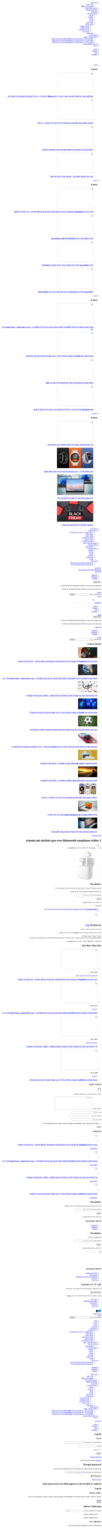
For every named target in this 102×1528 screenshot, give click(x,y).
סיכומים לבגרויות (92, 13)
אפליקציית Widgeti (91, 1273)
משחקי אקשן (89, 536)
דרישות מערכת (92, 530)
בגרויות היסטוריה (84, 29)
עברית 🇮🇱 (94, 2)
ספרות (91, 19)
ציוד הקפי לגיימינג (81, 975)
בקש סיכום (90, 33)
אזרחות (91, 15)
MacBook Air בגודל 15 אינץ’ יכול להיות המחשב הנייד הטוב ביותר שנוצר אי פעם (63, 409)
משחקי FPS (89, 534)
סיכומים (90, 550)
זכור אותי (96, 1450)
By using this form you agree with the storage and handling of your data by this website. (70, 1123)
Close (99, 1315)
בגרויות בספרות (84, 28)
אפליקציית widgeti (91, 10)
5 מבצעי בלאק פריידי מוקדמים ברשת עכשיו (77, 525)
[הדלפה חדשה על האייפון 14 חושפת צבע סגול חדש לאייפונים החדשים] (47, 136)
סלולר (95, 65)
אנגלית (91, 21)
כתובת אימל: (97, 895)
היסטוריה (90, 17)
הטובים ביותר (89, 547)
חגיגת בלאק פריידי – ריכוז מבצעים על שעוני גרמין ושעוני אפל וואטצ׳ (68, 471)
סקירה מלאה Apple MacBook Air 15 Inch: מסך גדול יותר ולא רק (72, 815)
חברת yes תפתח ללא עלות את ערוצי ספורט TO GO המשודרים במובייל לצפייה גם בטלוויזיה (63, 730)
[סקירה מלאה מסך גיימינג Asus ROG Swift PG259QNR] (47, 225)
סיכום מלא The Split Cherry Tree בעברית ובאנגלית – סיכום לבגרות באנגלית (68, 763)
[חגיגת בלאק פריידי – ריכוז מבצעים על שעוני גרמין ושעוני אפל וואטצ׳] (47, 458)
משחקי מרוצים (88, 539)
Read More (93, 1148)
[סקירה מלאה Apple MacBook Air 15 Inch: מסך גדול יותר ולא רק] (49, 806)
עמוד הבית (94, 1299)
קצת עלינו (94, 12)
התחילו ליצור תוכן (95, 1292)
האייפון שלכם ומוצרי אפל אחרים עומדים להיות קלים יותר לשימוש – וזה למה (65, 123)
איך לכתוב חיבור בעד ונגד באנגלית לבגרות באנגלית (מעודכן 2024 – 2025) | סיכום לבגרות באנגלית (61, 695)
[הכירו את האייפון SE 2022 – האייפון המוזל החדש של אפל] (47, 163)
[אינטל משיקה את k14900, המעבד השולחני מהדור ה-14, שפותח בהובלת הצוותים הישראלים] (47, 342)
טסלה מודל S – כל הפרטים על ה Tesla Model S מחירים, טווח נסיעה (72, 40)
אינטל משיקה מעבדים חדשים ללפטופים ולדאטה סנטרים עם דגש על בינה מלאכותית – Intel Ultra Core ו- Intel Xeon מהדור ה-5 (49, 678)
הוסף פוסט (98, 568)
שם (99, 1112)
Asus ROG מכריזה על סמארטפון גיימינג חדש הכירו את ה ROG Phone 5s (65, 292)
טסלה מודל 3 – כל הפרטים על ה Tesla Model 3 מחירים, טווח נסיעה (72, 42)
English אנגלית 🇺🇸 (87, 6)
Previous (95, 835)
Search (72, 594)
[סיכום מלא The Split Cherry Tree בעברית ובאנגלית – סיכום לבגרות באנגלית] (49, 755)
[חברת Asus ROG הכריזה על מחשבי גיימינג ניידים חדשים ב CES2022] (47, 251)
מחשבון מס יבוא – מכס (90, 543)
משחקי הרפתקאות (87, 538)
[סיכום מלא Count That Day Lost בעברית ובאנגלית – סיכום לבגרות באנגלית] (49, 772)
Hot (96, 53)
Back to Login (96, 1479)
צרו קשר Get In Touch (90, 44)
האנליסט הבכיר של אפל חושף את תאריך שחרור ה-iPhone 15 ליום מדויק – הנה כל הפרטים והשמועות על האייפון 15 (50, 96)
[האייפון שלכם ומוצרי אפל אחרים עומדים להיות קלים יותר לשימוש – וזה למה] (47, 109)
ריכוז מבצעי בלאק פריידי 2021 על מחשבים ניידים (75, 498)
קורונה (95, 46)
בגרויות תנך (85, 31)
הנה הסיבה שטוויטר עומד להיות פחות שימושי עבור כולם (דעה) (70, 445)
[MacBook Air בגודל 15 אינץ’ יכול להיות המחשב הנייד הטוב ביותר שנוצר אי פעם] (47, 396)
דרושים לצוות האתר (91, 8)
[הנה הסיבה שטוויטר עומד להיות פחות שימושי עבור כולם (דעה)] (47, 431)
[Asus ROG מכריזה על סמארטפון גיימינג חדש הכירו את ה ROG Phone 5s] (47, 278)
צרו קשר (94, 1280)
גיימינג (95, 180)
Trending (94, 54)
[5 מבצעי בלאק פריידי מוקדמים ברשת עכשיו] (47, 511)
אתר (99, 1119)
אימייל (98, 1116)
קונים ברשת (93, 529)
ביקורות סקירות (92, 545)
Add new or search (95, 1511)
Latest (95, 49)
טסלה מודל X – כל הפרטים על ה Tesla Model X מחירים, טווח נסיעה (72, 38)
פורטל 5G (94, 561)
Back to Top (97, 1314)
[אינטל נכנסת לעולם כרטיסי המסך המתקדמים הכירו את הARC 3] (47, 369)
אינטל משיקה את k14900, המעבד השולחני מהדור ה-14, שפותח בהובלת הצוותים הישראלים (59, 356)
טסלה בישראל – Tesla (90, 37)
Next (99, 835)
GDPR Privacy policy (90, 1301)
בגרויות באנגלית (84, 26)
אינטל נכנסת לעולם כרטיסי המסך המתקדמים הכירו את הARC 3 (69, 383)
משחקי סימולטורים (87, 541)
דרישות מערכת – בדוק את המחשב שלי (81, 532)
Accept (99, 1500)
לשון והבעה (89, 22)
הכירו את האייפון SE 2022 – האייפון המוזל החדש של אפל (71, 176)
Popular (94, 51)
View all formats (96, 570)
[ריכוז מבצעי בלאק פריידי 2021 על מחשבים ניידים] (47, 484)
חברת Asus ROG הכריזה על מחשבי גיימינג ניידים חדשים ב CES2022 (67, 265)
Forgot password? (95, 1457)
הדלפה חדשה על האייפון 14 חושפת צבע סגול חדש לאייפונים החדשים (67, 150)
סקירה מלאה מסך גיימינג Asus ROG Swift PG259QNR (72, 238)
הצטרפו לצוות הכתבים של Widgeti (86, 1277)
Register (98, 1460)
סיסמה (99, 1446)
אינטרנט (94, 413)
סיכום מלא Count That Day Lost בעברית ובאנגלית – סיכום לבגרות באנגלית (68, 780)
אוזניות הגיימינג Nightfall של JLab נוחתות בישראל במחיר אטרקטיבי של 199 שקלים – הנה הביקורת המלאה (53, 212)
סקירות (89, 975)
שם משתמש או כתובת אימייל (92, 1442)
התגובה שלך (97, 1109)
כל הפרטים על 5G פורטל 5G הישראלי (81, 563)
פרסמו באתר (93, 35)
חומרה (95, 296)
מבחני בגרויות (89, 24)
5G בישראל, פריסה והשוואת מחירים (82, 564)
